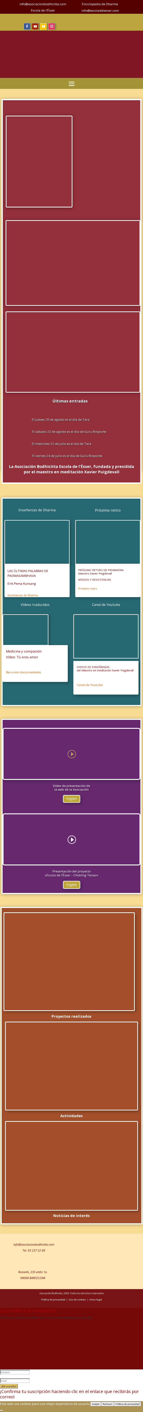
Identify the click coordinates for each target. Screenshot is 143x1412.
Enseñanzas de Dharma (22, 595)
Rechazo (107, 1404)
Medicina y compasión (24, 651)
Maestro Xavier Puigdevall (95, 573)
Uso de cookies (77, 1299)
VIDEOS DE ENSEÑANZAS (93, 667)
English (71, 799)
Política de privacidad (127, 1404)
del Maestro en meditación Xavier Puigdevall (105, 670)
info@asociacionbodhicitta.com (33, 1244)
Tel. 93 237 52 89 (34, 1250)
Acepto (96, 1404)
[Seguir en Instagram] (51, 26)
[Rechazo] (1, 1410)
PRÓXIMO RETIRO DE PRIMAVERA (100, 570)
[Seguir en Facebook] (27, 26)
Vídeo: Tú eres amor (22, 657)
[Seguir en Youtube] (35, 26)
